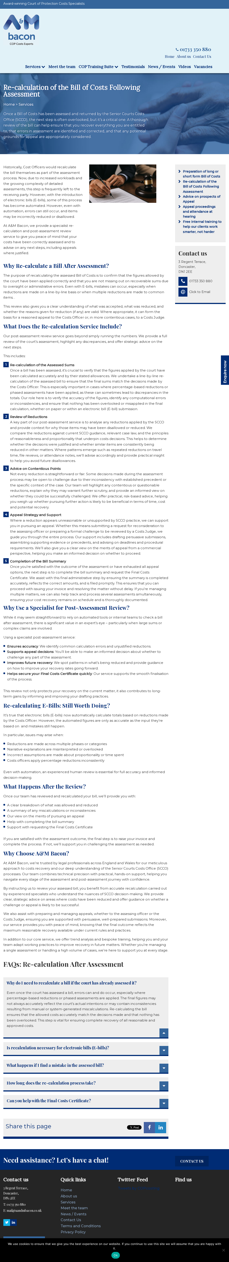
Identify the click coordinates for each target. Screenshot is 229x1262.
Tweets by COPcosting (138, 1188)
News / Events (161, 66)
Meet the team (62, 66)
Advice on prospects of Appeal (201, 199)
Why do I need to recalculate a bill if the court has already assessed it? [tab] (72, 983)
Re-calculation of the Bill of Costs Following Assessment (201, 186)
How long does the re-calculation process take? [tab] (51, 1083)
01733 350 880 (195, 49)
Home (169, 56)
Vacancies (203, 66)
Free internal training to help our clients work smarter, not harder (202, 227)
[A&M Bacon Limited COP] (21, 30)
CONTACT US (192, 1161)
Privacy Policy (73, 1232)
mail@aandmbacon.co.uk (24, 1210)
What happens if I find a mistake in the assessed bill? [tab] (55, 1065)
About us (184, 56)
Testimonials (133, 66)
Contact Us (202, 56)
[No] (223, 1250)
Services (33, 66)
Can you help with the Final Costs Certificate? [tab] (49, 1100)
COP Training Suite (96, 66)
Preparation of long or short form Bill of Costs (201, 173)
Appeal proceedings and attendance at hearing (199, 212)
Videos (184, 66)
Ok (116, 1255)
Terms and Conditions (81, 1226)
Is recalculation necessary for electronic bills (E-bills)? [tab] (58, 1047)
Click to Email (199, 292)
